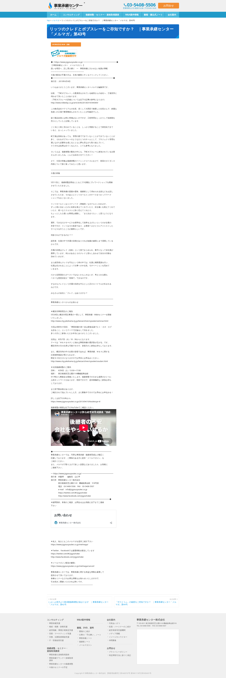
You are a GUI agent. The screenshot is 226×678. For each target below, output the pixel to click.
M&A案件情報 (132, 14)
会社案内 (172, 14)
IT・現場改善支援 (56, 640)
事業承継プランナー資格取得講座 (61, 659)
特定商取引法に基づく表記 (120, 655)
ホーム (53, 14)
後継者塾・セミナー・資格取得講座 (102, 14)
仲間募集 (112, 640)
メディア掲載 (114, 633)
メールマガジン (85, 645)
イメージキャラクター (118, 637)
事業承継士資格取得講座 (59, 654)
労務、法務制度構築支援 (59, 637)
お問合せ (168, 5)
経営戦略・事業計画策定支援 (61, 630)
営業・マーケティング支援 (60, 633)
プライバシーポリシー (118, 652)
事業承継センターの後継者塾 (61, 664)
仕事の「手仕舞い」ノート (90, 634)
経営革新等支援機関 (117, 630)
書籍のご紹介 (84, 631)
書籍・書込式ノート (153, 14)
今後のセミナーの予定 (58, 667)
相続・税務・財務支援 (58, 626)
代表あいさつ (114, 623)
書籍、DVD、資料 (85, 627)
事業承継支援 (54, 623)
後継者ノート (84, 641)
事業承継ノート (85, 638)
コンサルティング (71, 14)
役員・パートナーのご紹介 (120, 626)
